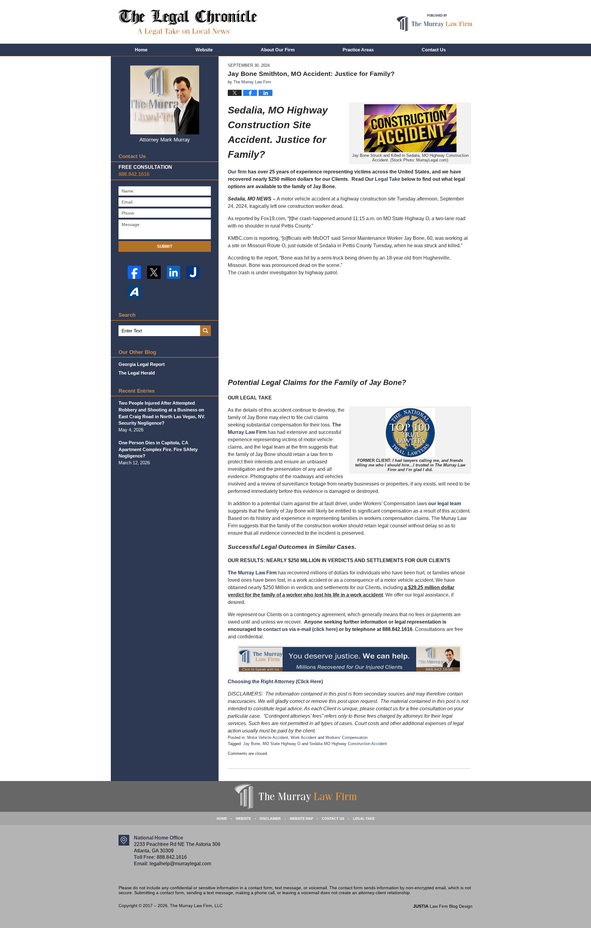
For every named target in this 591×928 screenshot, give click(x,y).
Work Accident (303, 737)
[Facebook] (134, 272)
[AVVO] (134, 291)
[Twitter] (153, 272)
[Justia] (192, 272)
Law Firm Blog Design (442, 906)
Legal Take (387, 179)
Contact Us (434, 49)
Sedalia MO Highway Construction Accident (348, 743)
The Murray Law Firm (252, 572)
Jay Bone (251, 743)
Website (204, 49)
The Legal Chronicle (188, 22)
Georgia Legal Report (142, 364)
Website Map (301, 818)
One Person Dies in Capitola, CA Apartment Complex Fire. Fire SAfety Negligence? (158, 449)
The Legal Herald (137, 372)
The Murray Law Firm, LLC (196, 905)
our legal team (444, 503)
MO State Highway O (281, 743)
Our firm (237, 171)
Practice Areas (358, 49)
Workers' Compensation (346, 737)
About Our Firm (278, 49)
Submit (164, 246)
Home (141, 49)
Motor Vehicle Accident (267, 737)
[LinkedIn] (173, 272)
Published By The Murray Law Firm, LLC (434, 23)
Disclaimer (270, 818)
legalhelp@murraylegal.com (180, 863)
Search (205, 330)
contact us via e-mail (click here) (300, 629)
